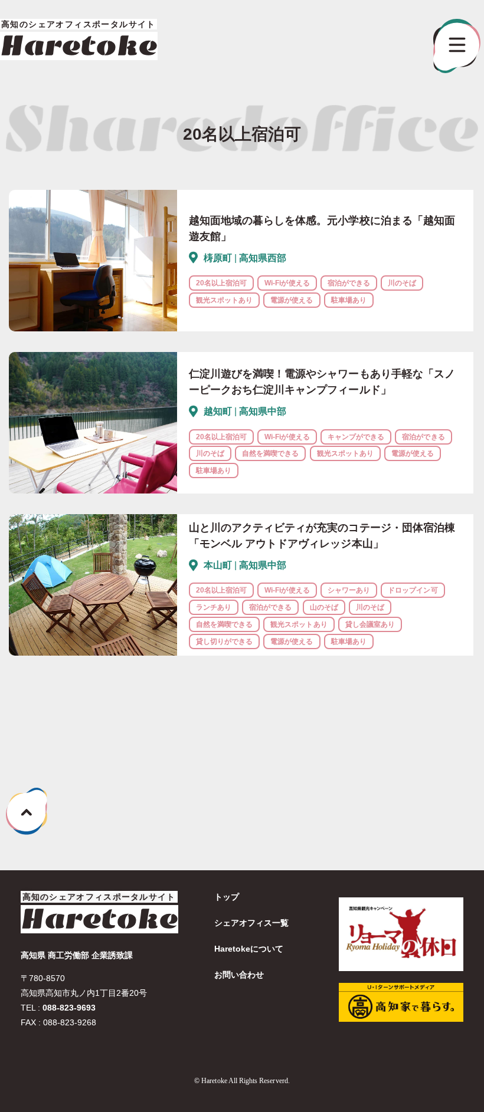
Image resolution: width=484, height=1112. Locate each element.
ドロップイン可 (412, 590)
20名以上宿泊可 (221, 283)
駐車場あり (349, 300)
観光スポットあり (224, 300)
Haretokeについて (249, 948)
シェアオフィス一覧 (251, 922)
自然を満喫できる (270, 453)
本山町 (218, 565)
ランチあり (213, 607)
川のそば (402, 283)
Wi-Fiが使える (286, 283)
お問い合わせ (239, 974)
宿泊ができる (349, 283)
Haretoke (79, 45)
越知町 (218, 411)
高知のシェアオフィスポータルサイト (99, 897)
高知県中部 (262, 411)
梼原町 (218, 258)
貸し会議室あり (370, 624)
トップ (226, 897)
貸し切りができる (224, 641)
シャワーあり (349, 590)
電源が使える (291, 300)
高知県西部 (262, 258)
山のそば (324, 607)
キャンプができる (356, 437)
